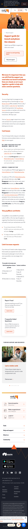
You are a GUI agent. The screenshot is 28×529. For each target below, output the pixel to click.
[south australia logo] (7, 455)
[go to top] (14, 446)
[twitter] (7, 473)
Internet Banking (19, 159)
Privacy (3, 497)
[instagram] (16, 473)
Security (8, 119)
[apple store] (8, 466)
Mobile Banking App (9, 159)
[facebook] (3, 473)
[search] (14, 10)
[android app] (8, 462)
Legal (3, 486)
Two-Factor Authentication (11, 195)
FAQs (3, 140)
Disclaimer (16, 496)
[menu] (26, 10)
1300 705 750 (13, 106)
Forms (3, 494)
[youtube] (12, 473)
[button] (14, 425)
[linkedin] (20, 473)
